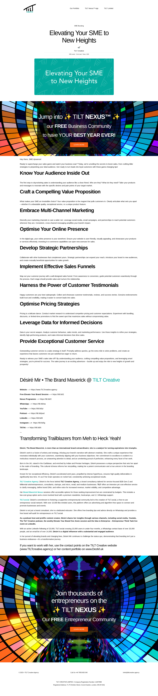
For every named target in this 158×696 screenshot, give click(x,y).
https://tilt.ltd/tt (35, 428)
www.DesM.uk (94, 549)
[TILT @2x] (30, 3)
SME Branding (79, 26)
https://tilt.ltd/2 (45, 399)
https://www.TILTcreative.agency (44, 390)
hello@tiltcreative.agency (131, 672)
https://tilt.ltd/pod (37, 413)
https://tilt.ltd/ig (39, 423)
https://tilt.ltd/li (37, 418)
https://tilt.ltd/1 (58, 394)
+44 (82, 672)
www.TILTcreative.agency (36, 549)
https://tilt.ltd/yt (37, 409)
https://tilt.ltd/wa (39, 404)
